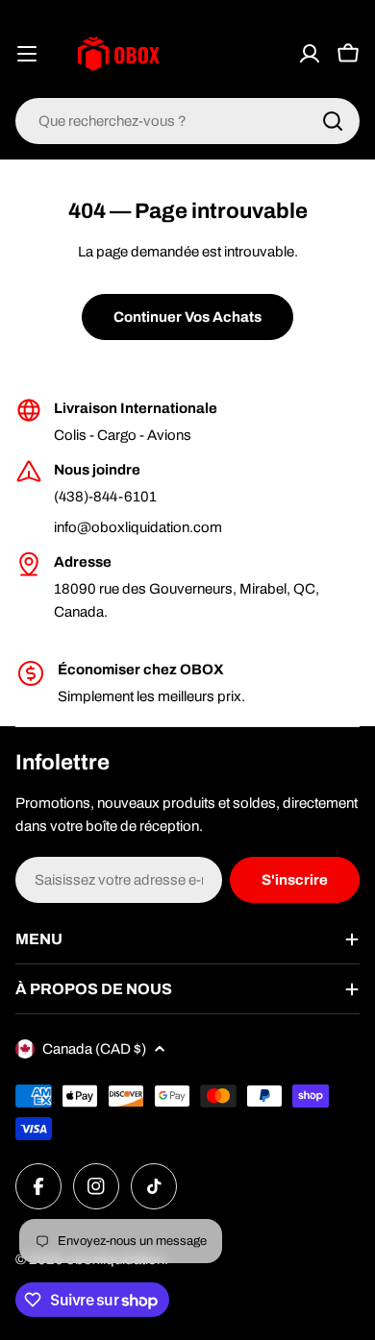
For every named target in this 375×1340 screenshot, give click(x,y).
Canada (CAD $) (94, 1049)
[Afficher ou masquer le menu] (26, 53)
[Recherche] (332, 121)
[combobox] (187, 121)
